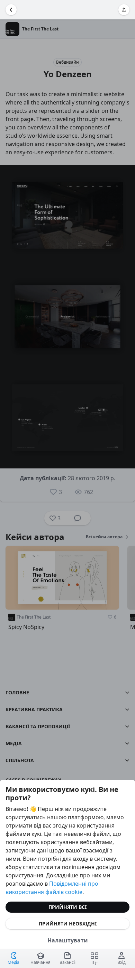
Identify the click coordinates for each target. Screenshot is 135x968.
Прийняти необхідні (68, 923)
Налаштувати (67, 940)
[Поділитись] (123, 9)
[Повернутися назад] (11, 9)
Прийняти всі (67, 907)
